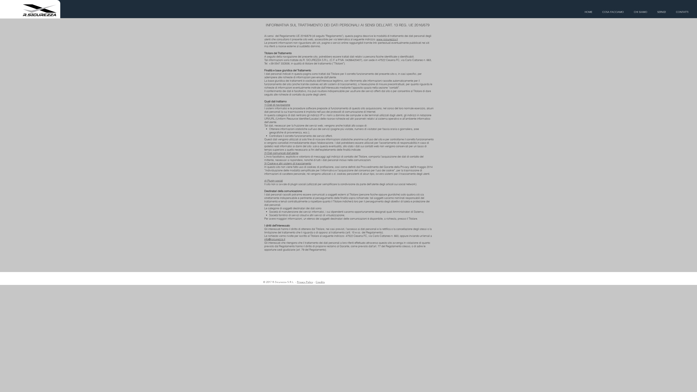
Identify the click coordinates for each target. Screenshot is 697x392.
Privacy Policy (305, 282)
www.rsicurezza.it (387, 39)
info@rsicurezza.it (274, 239)
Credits (320, 282)
